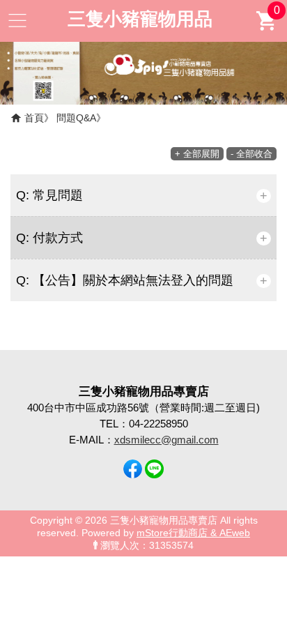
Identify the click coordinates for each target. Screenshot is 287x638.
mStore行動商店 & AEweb (193, 533)
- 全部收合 (251, 154)
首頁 (34, 117)
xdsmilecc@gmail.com (166, 440)
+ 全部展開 (197, 154)
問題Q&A (76, 117)
